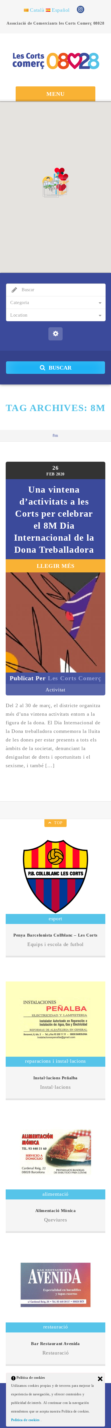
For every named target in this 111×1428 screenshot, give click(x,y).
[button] (61, 189)
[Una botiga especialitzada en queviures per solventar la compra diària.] (55, 1152)
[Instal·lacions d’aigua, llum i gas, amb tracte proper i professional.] (55, 1019)
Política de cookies (26, 1420)
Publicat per (55, 678)
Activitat (55, 690)
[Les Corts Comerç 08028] (55, 60)
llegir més (56, 566)
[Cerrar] (100, 1379)
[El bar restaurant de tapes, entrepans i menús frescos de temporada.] (55, 1284)
